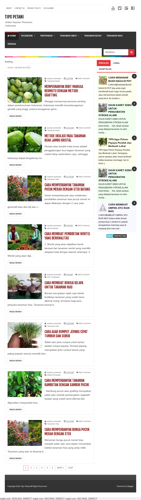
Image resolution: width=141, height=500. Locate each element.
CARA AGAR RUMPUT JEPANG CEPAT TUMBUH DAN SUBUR (66, 334)
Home (12, 36)
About (9, 8)
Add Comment (84, 78)
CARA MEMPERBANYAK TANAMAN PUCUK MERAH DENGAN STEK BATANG (67, 187)
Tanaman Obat (68, 36)
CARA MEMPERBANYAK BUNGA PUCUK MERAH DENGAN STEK (67, 431)
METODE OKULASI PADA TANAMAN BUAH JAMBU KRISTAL (65, 138)
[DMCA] (116, 237)
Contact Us (20, 8)
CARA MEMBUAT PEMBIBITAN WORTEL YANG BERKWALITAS (67, 236)
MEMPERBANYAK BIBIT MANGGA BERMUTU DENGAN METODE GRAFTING (64, 90)
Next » (60, 468)
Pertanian (46, 36)
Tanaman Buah (92, 36)
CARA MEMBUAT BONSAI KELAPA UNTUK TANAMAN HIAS (64, 285)
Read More (15, 116)
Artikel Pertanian (54, 375)
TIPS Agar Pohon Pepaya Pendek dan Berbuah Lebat (120, 142)
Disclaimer (48, 8)
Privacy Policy (34, 8)
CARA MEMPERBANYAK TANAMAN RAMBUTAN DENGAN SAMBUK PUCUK (67, 382)
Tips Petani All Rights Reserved (34, 486)
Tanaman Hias (115, 36)
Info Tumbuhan (53, 277)
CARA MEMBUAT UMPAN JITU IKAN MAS (118, 208)
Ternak (11, 44)
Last (70, 468)
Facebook (27, 36)
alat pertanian (52, 228)
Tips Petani (14, 16)
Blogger (130, 486)
